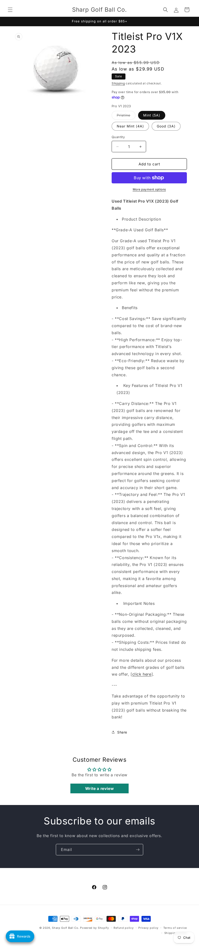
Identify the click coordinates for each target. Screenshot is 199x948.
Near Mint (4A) (130, 126)
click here (141, 674)
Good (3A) (166, 126)
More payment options (149, 189)
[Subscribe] (137, 849)
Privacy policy (148, 928)
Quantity (118, 137)
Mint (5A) (151, 115)
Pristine (126, 116)
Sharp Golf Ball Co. (65, 928)
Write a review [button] (99, 788)
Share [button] (122, 732)
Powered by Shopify (94, 928)
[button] (10, 9)
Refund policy (123, 928)
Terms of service (175, 928)
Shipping (118, 83)
